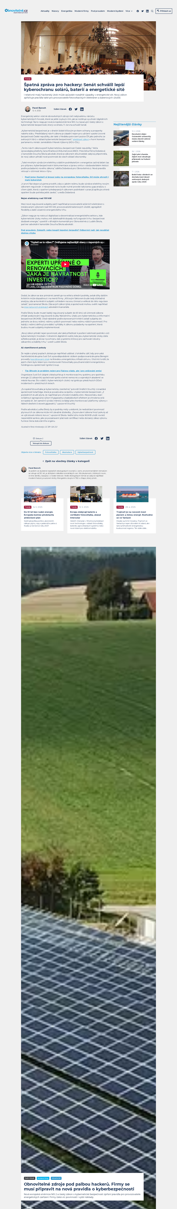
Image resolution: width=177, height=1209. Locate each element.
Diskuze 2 (39, 438)
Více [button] (128, 11)
